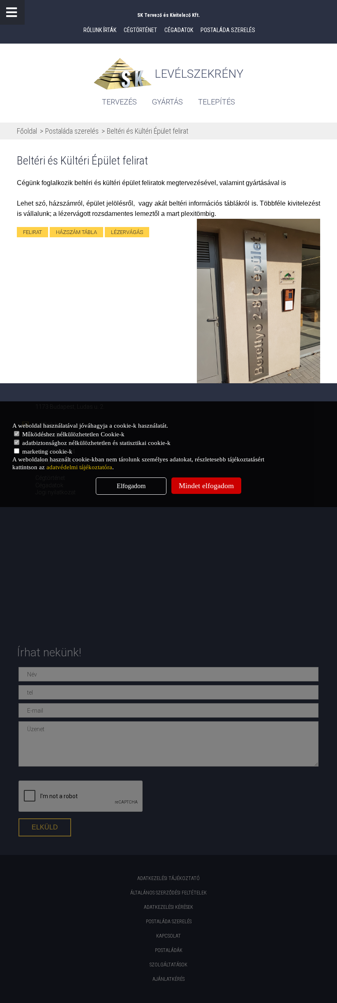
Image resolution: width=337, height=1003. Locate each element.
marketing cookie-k (46, 451)
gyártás (167, 101)
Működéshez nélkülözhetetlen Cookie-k (73, 434)
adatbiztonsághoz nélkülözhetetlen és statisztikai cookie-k (96, 443)
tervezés (119, 101)
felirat (32, 232)
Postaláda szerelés (228, 30)
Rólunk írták (99, 30)
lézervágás (127, 232)
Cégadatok (178, 30)
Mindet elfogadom (206, 486)
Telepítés (216, 101)
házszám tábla (76, 232)
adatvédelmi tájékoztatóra (79, 467)
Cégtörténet (140, 30)
